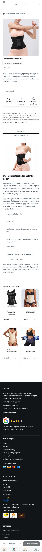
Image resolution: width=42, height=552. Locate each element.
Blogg (5, 443)
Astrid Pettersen (17, 63)
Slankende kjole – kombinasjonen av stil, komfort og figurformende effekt (20, 118)
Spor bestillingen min (10, 405)
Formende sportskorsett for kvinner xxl (30, 351)
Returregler (7, 490)
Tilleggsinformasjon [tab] (21, 135)
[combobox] (19, 4)
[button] (9, 91)
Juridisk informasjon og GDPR (13, 459)
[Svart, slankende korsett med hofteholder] (12, 298)
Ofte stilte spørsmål (10, 481)
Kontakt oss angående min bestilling (15, 408)
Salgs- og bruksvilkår (10, 456)
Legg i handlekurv (32, 544)
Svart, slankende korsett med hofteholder (11, 312)
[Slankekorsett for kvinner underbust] (12, 337)
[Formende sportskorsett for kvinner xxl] (30, 337)
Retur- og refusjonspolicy (11, 453)
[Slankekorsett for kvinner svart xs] (30, 298)
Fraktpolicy (6, 446)
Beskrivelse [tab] (20, 131)
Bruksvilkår (7, 487)
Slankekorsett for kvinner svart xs (30, 311)
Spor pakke (7, 484)
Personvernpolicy (9, 450)
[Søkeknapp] (25, 4)
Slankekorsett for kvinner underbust (12, 350)
